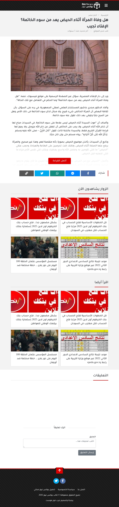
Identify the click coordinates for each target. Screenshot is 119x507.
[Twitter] (42, 173)
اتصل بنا (81, 490)
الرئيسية (104, 15)
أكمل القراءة (59, 161)
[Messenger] (72, 173)
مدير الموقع (99, 31)
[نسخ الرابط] (26, 173)
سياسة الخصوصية (66, 490)
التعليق (92, 437)
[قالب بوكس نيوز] (91, 5)
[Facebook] (88, 173)
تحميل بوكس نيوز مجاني (44, 490)
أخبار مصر (93, 15)
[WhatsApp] (57, 173)
